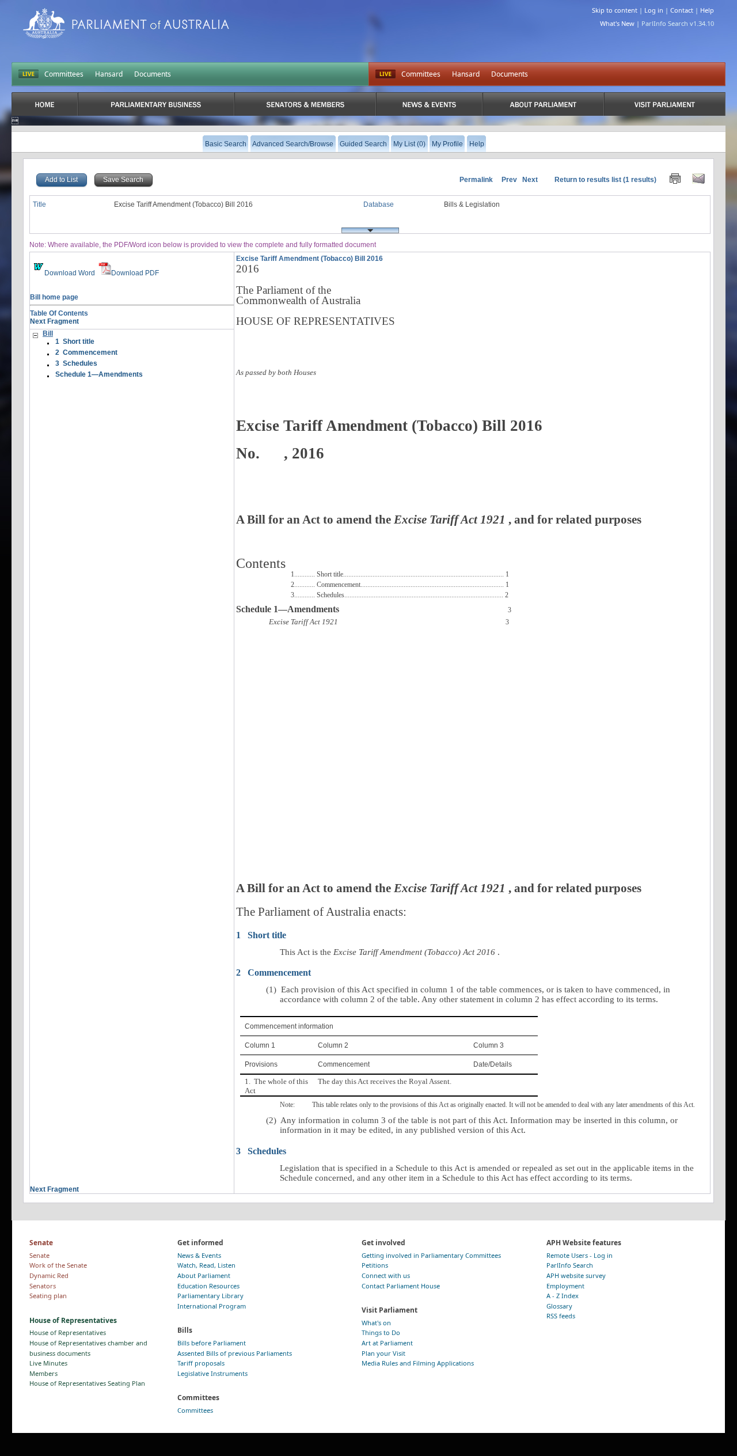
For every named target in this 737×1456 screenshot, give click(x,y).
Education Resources (208, 1285)
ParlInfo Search (569, 1265)
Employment (565, 1285)
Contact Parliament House (401, 1285)
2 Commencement (86, 352)
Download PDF (135, 273)
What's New (617, 23)
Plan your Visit (383, 1353)
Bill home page (54, 297)
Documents (152, 74)
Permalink (476, 180)
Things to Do (381, 1332)
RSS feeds (560, 1315)
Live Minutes (48, 1363)
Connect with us (386, 1275)
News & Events (199, 1255)
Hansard (109, 74)
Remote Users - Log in (579, 1255)
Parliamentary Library (210, 1295)
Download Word (69, 273)
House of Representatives (67, 1332)
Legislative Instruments (212, 1373)
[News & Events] (429, 104)
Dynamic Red (49, 1275)
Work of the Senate (58, 1265)
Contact (681, 10)
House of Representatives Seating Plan (87, 1383)
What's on (376, 1322)
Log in (653, 10)
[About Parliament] (543, 104)
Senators (42, 1285)
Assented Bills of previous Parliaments (234, 1353)
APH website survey (576, 1275)
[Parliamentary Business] (156, 104)
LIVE (28, 74)
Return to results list (587, 180)
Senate (39, 1255)
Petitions (375, 1265)
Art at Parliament (387, 1343)
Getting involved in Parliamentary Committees (431, 1255)
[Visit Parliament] (664, 104)
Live (385, 74)
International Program (211, 1306)
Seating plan (48, 1295)
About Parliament (203, 1275)
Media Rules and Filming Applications (418, 1363)
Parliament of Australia (126, 23)
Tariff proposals (201, 1363)
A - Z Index (562, 1295)
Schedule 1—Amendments (99, 374)
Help (707, 10)
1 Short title (74, 342)
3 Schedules (76, 363)
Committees (63, 74)
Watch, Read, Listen (206, 1265)
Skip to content (614, 10)
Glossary (559, 1306)
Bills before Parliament (211, 1343)
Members (43, 1373)
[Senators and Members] (304, 104)
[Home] (45, 104)
